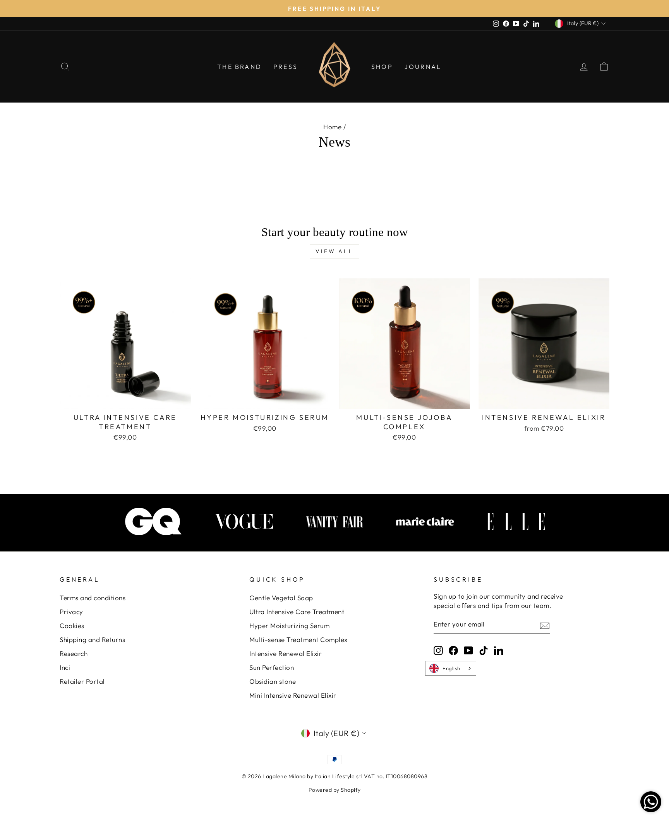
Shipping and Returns (92, 639)
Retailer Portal (82, 681)
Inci (65, 667)
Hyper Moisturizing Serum (289, 625)
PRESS (285, 66)
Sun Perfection (271, 667)
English (451, 668)
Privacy (71, 612)
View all (334, 251)
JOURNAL (423, 66)
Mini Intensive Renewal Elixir (292, 695)
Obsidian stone (272, 681)
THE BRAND (239, 66)
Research (73, 653)
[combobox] (450, 668)
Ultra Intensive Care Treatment (296, 612)
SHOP (382, 66)
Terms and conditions (92, 598)
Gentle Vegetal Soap (281, 598)
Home (332, 127)
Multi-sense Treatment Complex (298, 639)
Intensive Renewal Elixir (285, 653)
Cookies (72, 625)
